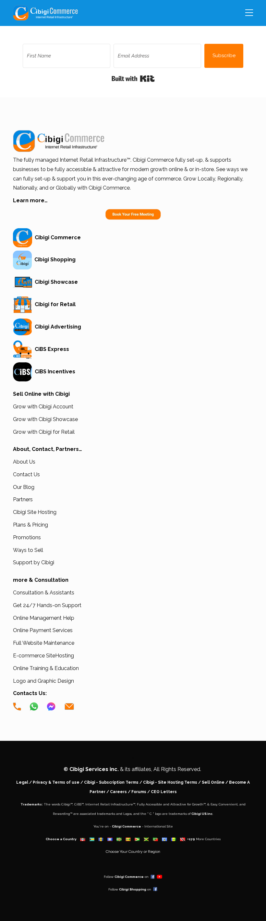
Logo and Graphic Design (43, 681)
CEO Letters (164, 792)
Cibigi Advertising (56, 327)
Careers (118, 792)
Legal (22, 782)
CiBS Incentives (53, 371)
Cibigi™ (67, 804)
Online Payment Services (43, 630)
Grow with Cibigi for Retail (44, 432)
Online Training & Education (46, 668)
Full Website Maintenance (43, 643)
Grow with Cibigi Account (43, 407)
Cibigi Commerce (56, 237)
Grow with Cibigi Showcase (45, 419)
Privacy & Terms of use (56, 782)
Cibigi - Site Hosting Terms (170, 782)
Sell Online (213, 782)
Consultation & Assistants (43, 593)
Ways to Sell (28, 550)
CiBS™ (79, 804)
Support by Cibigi (33, 562)
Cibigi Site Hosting (34, 512)
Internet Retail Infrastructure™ (110, 804)
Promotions (27, 537)
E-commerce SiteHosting (43, 656)
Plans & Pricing (30, 525)
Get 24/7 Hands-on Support (47, 605)
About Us (24, 462)
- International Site (157, 826)
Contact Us (26, 474)
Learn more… (30, 200)
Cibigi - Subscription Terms (111, 782)
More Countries (208, 839)
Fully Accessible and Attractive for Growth (170, 804)
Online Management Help (43, 618)
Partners (23, 499)
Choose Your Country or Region (133, 851)
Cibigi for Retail (54, 304)
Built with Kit (133, 78)
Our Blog (23, 487)
